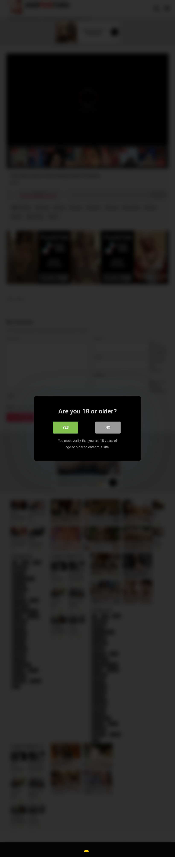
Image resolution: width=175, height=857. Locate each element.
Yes (66, 427)
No (107, 427)
